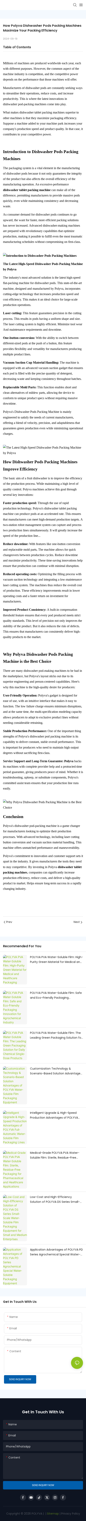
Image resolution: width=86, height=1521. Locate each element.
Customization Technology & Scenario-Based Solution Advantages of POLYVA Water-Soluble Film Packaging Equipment (56, 1071)
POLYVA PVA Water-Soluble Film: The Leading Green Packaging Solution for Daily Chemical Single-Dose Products (56, 1035)
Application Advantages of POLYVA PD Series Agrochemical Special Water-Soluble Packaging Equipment (56, 1252)
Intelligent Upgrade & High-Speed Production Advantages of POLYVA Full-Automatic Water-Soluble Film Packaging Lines (54, 1115)
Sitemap (52, 1514)
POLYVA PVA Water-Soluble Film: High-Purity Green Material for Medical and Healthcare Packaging (56, 960)
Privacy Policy (70, 1514)
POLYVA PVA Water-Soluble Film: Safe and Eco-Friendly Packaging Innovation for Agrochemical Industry (56, 995)
